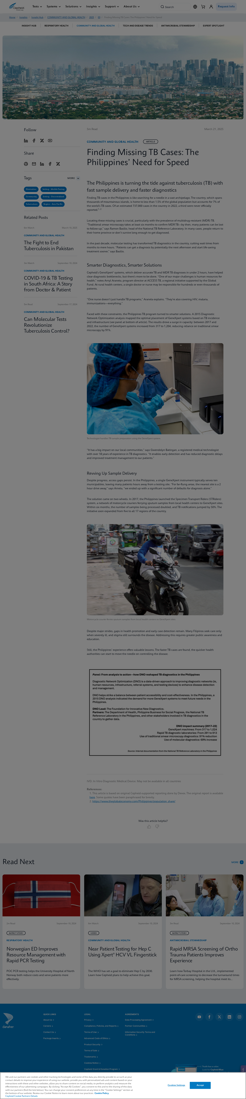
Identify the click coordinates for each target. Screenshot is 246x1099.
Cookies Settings (176, 1085)
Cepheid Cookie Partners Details (21, 1096)
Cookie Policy (102, 1093)
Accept (200, 1085)
